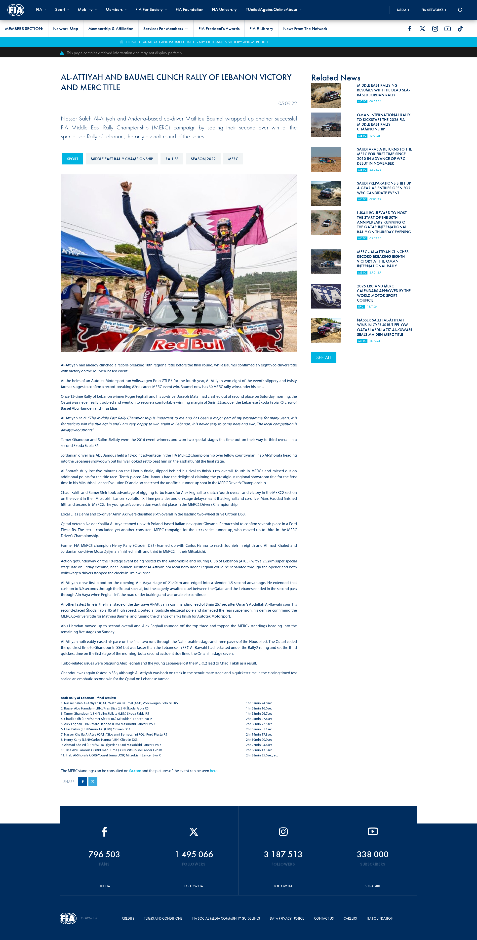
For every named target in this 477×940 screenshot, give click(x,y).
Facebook (409, 29)
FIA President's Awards (219, 28)
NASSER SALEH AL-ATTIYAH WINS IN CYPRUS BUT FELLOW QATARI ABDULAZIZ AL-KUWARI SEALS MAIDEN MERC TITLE (384, 327)
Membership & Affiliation (110, 28)
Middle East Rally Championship (122, 158)
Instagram (435, 29)
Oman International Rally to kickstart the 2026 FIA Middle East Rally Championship (383, 122)
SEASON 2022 (203, 158)
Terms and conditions (163, 918)
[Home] (15, 10)
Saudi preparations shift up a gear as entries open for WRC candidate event (384, 188)
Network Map (65, 28)
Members (114, 9)
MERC (233, 158)
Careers (350, 918)
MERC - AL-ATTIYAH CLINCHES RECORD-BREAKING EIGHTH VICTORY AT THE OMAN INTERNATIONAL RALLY (382, 259)
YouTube (447, 29)
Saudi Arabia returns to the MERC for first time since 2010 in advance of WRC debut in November (384, 156)
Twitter (422, 29)
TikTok (460, 29)
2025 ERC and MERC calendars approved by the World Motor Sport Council (384, 293)
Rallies (171, 158)
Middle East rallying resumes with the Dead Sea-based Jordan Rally (383, 90)
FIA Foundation (189, 9)
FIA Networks (432, 10)
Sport (72, 158)
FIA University (224, 9)
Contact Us (324, 918)
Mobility (85, 9)
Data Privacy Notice (287, 918)
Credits (128, 918)
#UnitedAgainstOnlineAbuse (271, 9)
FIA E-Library (261, 28)
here (213, 770)
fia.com (135, 770)
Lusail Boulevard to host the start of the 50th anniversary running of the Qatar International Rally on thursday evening (384, 222)
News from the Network (305, 28)
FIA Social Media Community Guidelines (226, 918)
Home (131, 41)
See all (323, 357)
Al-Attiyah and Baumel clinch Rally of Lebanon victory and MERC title (206, 41)
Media (401, 10)
